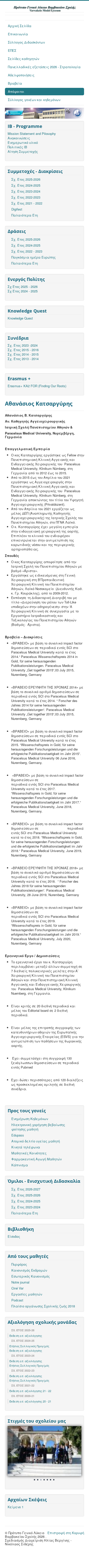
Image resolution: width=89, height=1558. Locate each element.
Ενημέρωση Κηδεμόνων (29, 1118)
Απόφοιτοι (16, 91)
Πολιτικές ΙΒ (17, 147)
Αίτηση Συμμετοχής (23, 151)
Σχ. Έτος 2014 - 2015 (23, 354)
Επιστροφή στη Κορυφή (65, 1532)
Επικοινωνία (18, 34)
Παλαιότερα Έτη (24, 215)
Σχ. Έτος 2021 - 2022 (26, 203)
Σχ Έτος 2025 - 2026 (23, 286)
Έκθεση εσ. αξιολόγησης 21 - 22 (30, 1391)
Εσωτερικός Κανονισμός (30, 1276)
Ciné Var (17, 1288)
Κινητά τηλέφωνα (25, 1147)
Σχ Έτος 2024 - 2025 (23, 291)
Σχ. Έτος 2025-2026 (25, 179)
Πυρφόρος (19, 1264)
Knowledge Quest (20, 318)
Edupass (17, 1135)
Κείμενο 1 (15, 1507)
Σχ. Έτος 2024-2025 (25, 185)
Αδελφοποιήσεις (21, 75)
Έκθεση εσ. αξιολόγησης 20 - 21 (30, 1401)
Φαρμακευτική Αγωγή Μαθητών (36, 1159)
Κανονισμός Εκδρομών (29, 1270)
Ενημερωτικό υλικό (23, 142)
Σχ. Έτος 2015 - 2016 (23, 350)
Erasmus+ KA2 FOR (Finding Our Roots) (37, 386)
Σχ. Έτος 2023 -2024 (23, 345)
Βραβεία (15, 83)
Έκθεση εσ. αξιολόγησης (25, 1336)
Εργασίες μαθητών (26, 1294)
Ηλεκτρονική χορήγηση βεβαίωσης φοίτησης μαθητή (38, 1126)
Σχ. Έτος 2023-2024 (25, 191)
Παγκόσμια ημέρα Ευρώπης (33, 257)
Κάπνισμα (19, 1165)
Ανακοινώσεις (19, 138)
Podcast (17, 1300)
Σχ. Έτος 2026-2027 (25, 1189)
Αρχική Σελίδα (19, 25)
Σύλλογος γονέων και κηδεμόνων (34, 99)
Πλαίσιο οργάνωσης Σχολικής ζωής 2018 (43, 1306)
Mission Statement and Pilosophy (32, 133)
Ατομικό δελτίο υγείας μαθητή (35, 1141)
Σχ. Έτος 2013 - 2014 (23, 359)
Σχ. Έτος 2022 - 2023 (26, 251)
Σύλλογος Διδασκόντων (26, 42)
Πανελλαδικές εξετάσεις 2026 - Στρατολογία (44, 66)
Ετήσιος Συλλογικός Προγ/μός (29, 1346)
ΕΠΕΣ (12, 50)
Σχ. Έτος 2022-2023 (25, 197)
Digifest (16, 209)
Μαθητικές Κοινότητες (28, 1153)
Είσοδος (14, 1236)
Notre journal (20, 1282)
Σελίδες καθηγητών (23, 58)
